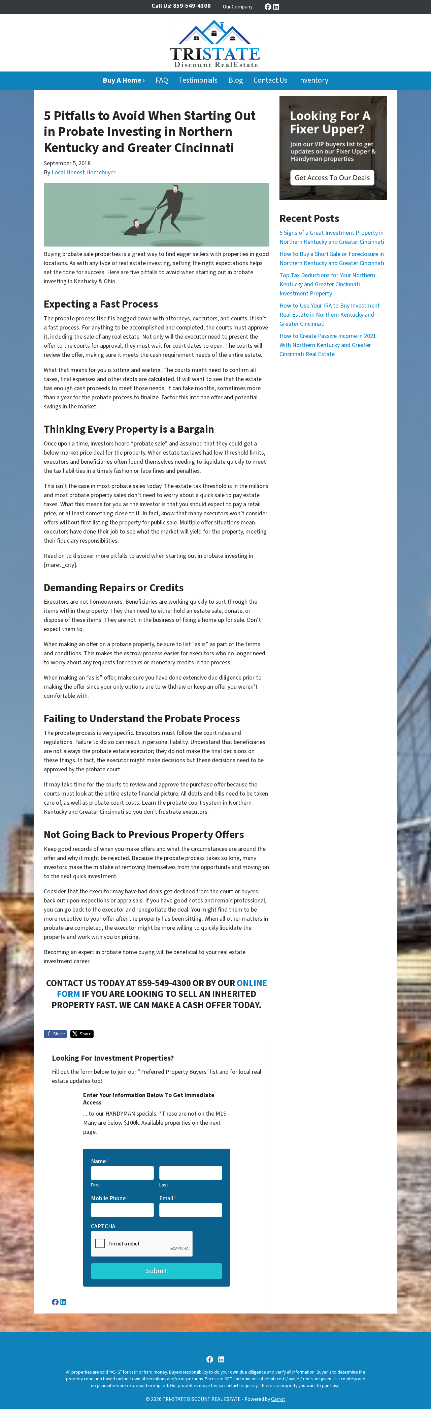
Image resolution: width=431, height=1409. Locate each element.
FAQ (162, 80)
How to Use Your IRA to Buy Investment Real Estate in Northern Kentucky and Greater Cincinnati (329, 314)
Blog (236, 80)
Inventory (313, 80)
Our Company (238, 6)
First (95, 1184)
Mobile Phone (110, 1198)
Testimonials (198, 80)
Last (163, 1184)
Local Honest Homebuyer (83, 172)
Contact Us (270, 80)
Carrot (278, 1399)
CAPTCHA (103, 1226)
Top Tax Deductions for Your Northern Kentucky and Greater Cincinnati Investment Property (327, 284)
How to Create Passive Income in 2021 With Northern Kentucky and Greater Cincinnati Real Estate (327, 345)
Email (167, 1198)
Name (100, 1161)
